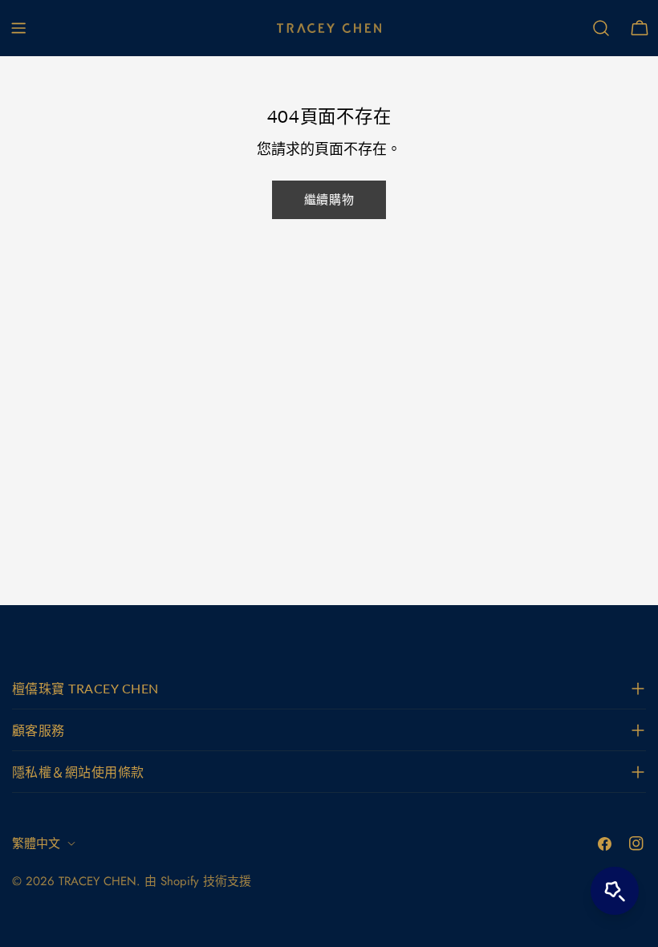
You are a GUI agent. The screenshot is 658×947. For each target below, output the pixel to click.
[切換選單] (18, 28)
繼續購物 (329, 200)
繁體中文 (36, 843)
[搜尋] (601, 28)
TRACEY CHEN (97, 881)
